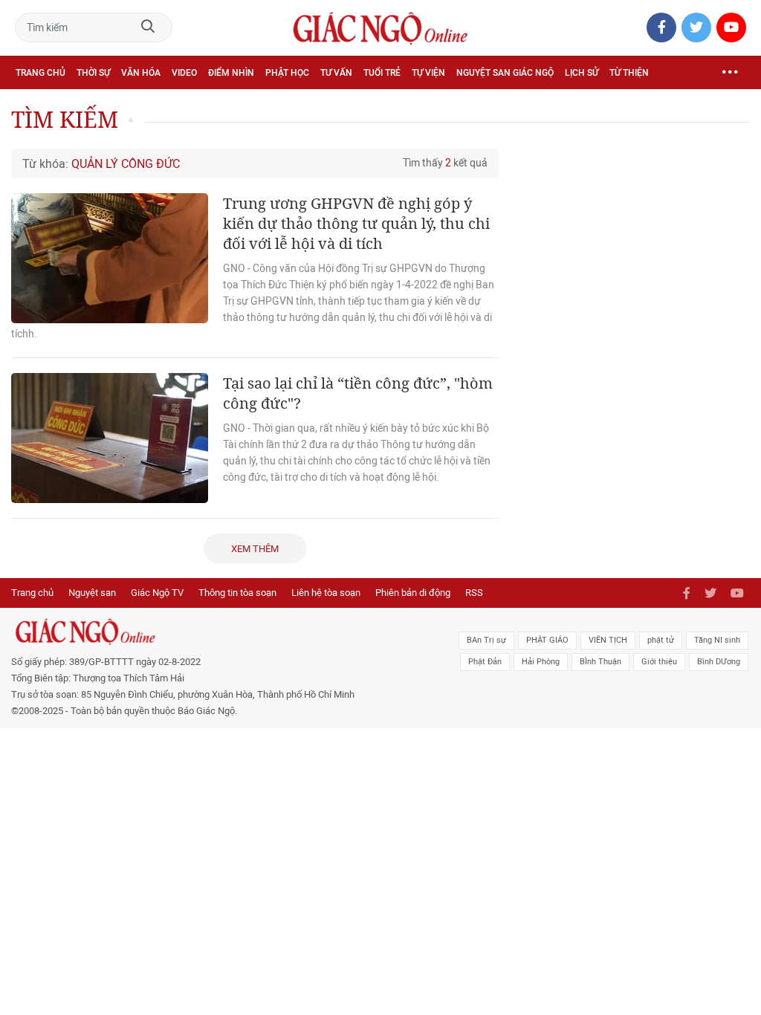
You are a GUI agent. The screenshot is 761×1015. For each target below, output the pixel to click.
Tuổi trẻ (382, 73)
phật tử (660, 640)
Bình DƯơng (718, 662)
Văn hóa (141, 73)
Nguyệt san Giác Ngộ (505, 73)
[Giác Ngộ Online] (232, 631)
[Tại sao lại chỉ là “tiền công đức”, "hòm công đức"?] (109, 438)
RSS (474, 592)
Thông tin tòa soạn (237, 592)
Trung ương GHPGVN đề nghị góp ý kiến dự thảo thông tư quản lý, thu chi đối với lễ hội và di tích (356, 223)
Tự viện (428, 73)
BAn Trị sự (486, 640)
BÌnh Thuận (600, 662)
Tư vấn (336, 73)
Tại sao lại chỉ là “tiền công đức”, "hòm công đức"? (358, 393)
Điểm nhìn (231, 73)
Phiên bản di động (412, 592)
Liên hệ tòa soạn (325, 592)
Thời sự (93, 73)
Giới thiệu (659, 662)
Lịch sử (581, 73)
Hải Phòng (541, 662)
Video (184, 73)
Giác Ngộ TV (157, 592)
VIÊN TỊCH (608, 640)
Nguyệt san (92, 592)
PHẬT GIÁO (547, 640)
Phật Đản (485, 662)
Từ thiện (629, 73)
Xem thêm (255, 548)
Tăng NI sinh (717, 640)
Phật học (287, 73)
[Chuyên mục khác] (730, 72)
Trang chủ (40, 73)
